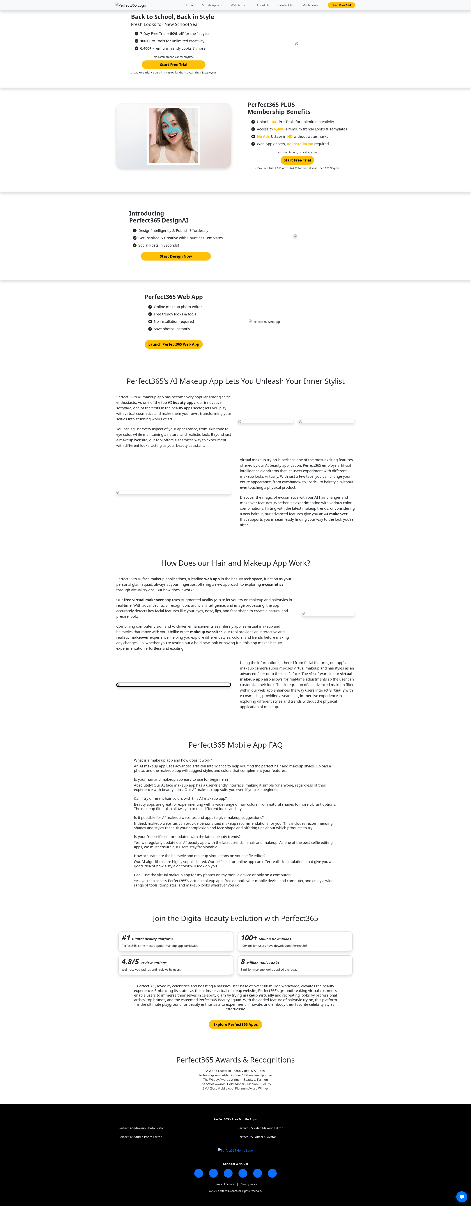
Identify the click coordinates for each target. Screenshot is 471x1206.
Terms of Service (224, 1184)
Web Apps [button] (238, 5)
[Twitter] (257, 1173)
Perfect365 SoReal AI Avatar (257, 1137)
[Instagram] (198, 1173)
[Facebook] (213, 1173)
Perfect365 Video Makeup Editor (260, 1128)
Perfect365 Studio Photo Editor (140, 1137)
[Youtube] (242, 1173)
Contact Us (286, 5)
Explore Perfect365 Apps (235, 1024)
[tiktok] (228, 1173)
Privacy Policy (248, 1184)
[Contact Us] (272, 1173)
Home (189, 5)
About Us (263, 5)
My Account (310, 5)
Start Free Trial (341, 5)
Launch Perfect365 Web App (173, 344)
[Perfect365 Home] (235, 1150)
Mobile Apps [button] (211, 5)
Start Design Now (176, 256)
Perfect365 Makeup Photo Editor (141, 1128)
